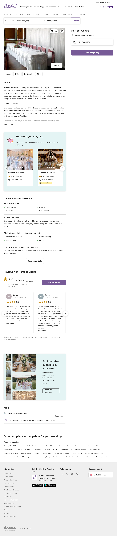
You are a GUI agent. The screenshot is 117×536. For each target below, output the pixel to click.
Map (39, 74)
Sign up (110, 7)
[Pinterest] (72, 474)
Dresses (52, 7)
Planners (37, 453)
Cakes (19, 450)
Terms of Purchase (10, 480)
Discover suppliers (48, 391)
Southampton (68, 14)
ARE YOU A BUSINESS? (104, 3)
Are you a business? (11, 500)
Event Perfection (16, 172)
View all (56, 65)
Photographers (66, 450)
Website (78, 7)
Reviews (28, 74)
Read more (8, 124)
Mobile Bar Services (31, 446)
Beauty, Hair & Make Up (12, 446)
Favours (28, 450)
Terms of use (8, 477)
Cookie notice (9, 487)
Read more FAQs (35, 261)
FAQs (17, 74)
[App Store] (37, 486)
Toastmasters (58, 457)
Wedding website (10, 516)
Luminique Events (47, 172)
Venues (36, 7)
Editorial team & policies (12, 507)
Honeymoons (77, 453)
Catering (47, 450)
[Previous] (6, 168)
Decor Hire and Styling (22, 14)
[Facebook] (62, 474)
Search (75, 20)
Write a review (54, 282)
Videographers (80, 450)
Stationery (37, 450)
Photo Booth (26, 453)
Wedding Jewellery (102, 457)
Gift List (66, 7)
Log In (103, 7)
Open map (59, 416)
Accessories (47, 453)
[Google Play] (50, 486)
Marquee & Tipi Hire (11, 453)
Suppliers (44, 7)
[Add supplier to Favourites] (62, 31)
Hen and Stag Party (43, 457)
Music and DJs (93, 446)
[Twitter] (67, 474)
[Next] (62, 168)
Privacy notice (9, 483)
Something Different (48, 446)
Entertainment (80, 446)
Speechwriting (9, 450)
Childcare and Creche (85, 457)
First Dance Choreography (23, 457)
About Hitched (9, 503)
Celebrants (70, 457)
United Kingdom (100, 475)
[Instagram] (77, 474)
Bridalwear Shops (65, 446)
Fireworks (7, 457)
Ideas (59, 7)
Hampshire (56, 14)
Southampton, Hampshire (84, 35)
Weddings (7, 14)
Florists (55, 450)
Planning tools (26, 7)
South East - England (41, 14)
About (8, 74)
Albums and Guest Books (94, 453)
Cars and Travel (95, 450)
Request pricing (92, 53)
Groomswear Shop (62, 453)
